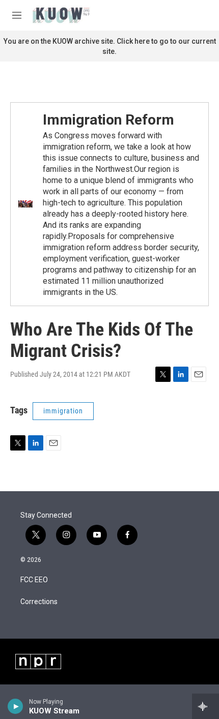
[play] (15, 706)
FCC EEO (34, 580)
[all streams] (205, 706)
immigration (63, 411)
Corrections (39, 602)
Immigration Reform (108, 119)
